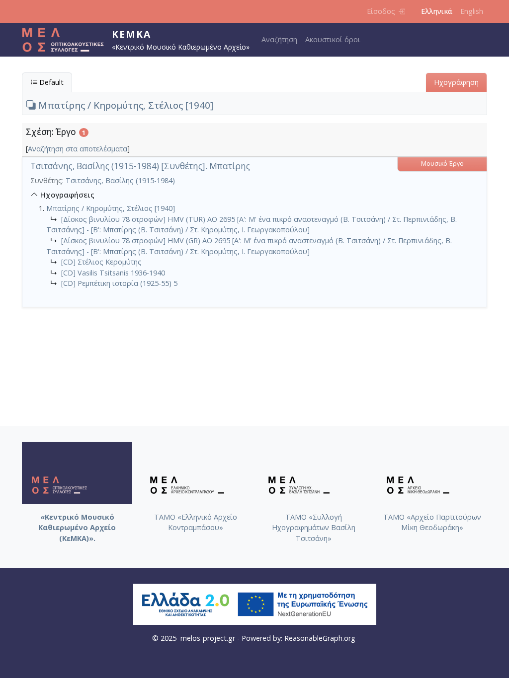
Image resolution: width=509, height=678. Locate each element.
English (471, 11)
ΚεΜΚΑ (131, 34)
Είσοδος (381, 11)
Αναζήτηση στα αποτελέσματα (77, 148)
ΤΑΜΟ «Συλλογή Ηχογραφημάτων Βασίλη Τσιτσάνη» (313, 527)
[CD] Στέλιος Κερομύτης (101, 262)
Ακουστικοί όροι (332, 39)
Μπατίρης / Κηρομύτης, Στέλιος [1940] (124, 105)
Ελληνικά (436, 11)
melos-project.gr (207, 638)
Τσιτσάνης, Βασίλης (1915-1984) (120, 180)
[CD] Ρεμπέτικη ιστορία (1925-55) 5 (119, 283)
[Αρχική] (67, 39)
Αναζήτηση (279, 39)
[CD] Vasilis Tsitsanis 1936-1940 (113, 272)
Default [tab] (50, 82)
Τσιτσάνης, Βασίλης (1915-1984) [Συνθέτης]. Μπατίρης (140, 166)
